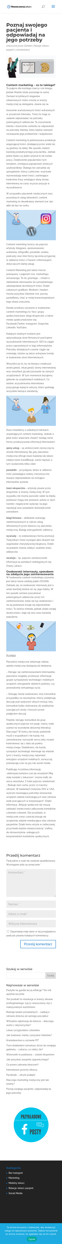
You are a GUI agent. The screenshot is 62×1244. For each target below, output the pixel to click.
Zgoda (31, 1239)
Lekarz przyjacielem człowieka (23, 1030)
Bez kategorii (16, 1173)
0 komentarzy (23, 49)
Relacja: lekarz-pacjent (21, 1188)
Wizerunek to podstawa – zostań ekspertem (30, 1054)
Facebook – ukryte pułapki (20, 1075)
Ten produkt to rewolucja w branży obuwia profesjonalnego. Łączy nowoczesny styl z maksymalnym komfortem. (29, 1003)
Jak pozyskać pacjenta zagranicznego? (27, 1059)
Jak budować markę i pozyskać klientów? (29, 1035)
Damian (28, 45)
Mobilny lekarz (16, 1183)
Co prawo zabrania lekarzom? (22, 1064)
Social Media (15, 1193)
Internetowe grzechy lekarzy (21, 1069)
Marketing (14, 1178)
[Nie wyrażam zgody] (58, 1233)
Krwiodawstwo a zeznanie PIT (22, 1040)
